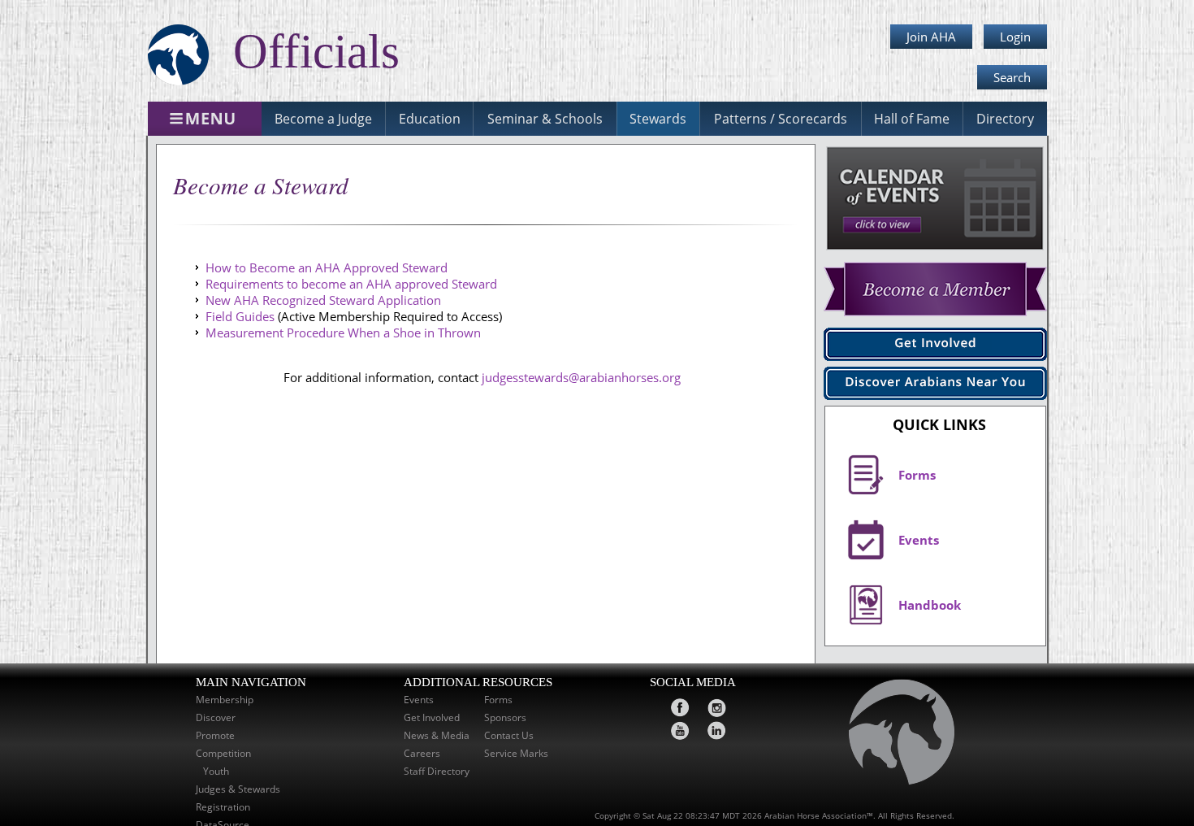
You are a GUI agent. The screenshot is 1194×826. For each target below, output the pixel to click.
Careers (422, 752)
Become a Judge (323, 119)
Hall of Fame (912, 119)
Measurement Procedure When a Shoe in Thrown (343, 332)
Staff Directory (436, 770)
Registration (223, 806)
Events (419, 699)
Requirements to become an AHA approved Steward (351, 284)
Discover (216, 717)
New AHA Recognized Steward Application (323, 300)
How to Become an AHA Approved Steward (326, 267)
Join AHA (931, 36)
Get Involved (432, 717)
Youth (217, 770)
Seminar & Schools (545, 119)
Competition (223, 752)
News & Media (436, 734)
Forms (498, 699)
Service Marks (516, 752)
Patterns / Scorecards (780, 119)
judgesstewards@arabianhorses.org (581, 377)
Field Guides (240, 316)
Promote (215, 734)
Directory (1005, 119)
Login (1015, 36)
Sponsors (505, 717)
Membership (224, 699)
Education (430, 119)
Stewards (657, 119)
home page (894, 737)
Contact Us (509, 734)
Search (1012, 77)
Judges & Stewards (238, 788)
